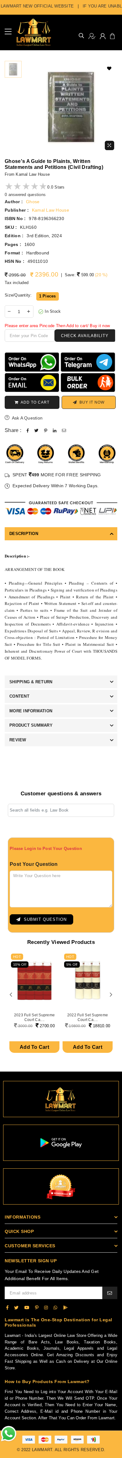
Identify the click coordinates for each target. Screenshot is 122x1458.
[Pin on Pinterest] (45, 431)
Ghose (32, 201)
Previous (11, 994)
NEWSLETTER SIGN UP (31, 1260)
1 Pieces (47, 296)
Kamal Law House (50, 210)
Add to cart (33, 402)
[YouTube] (27, 1307)
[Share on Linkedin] (54, 431)
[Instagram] (46, 1307)
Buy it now (90, 402)
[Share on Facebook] (28, 431)
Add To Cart (34, 1047)
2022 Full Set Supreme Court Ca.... (87, 1017)
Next (111, 994)
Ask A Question (27, 417)
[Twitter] (16, 1307)
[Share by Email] (64, 431)
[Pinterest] (36, 1307)
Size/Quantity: (18, 295)
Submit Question (44, 919)
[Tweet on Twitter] (36, 431)
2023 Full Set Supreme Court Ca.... (34, 1017)
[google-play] (65, 1307)
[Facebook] (7, 1307)
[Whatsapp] (55, 1307)
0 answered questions (25, 194)
